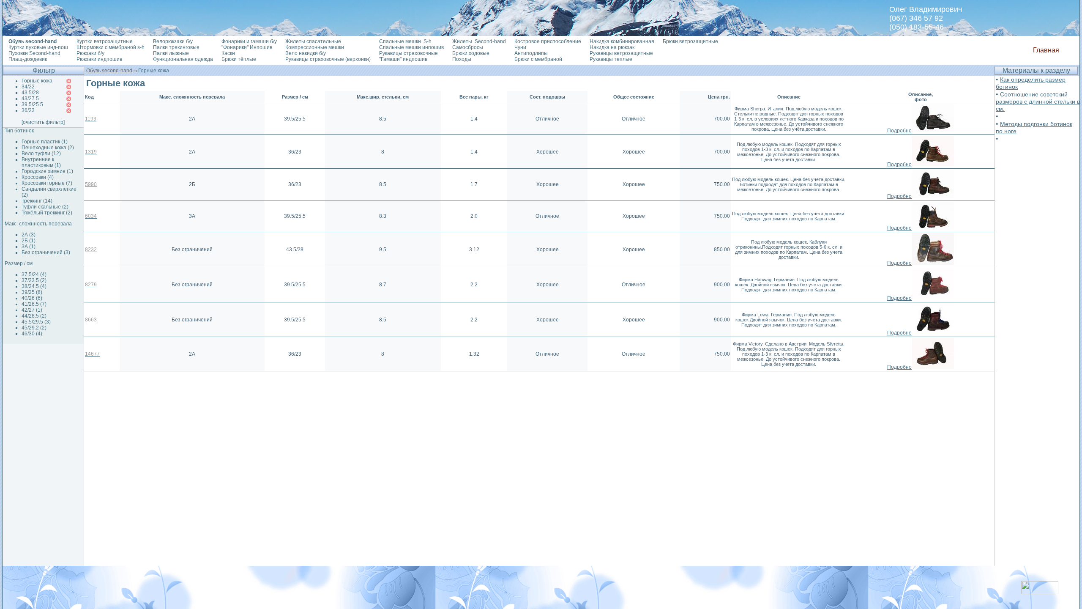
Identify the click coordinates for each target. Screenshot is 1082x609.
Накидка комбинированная (622, 41)
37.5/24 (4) (34, 274)
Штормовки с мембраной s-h (111, 47)
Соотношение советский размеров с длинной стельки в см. (1038, 101)
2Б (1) (29, 241)
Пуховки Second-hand (34, 53)
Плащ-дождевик (27, 59)
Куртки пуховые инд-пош (38, 47)
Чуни (520, 47)
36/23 (28, 110)
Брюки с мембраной (538, 59)
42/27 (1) (32, 310)
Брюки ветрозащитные (690, 41)
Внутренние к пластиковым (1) (41, 162)
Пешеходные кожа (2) (48, 148)
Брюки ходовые (470, 53)
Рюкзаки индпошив (99, 59)
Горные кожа (37, 81)
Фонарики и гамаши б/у (249, 41)
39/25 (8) (32, 292)
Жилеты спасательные (313, 41)
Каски (228, 53)
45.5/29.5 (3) (36, 322)
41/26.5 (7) (34, 304)
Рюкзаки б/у (90, 53)
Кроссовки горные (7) (47, 183)
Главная (1046, 50)
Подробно (899, 131)
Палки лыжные (171, 53)
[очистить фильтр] (43, 122)
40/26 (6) (32, 298)
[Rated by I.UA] (1039, 591)
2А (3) (29, 235)
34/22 (28, 87)
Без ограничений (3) (46, 252)
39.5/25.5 (32, 104)
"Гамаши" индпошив (403, 59)
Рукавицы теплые (611, 59)
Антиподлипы (531, 53)
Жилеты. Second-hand (479, 41)
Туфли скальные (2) (45, 207)
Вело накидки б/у (305, 53)
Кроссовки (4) (38, 177)
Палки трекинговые (176, 47)
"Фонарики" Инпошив (246, 47)
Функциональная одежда (183, 59)
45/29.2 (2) (34, 328)
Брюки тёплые (238, 59)
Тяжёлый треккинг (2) (47, 213)
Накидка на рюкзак (612, 47)
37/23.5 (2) (34, 280)
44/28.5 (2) (34, 316)
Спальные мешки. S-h (405, 41)
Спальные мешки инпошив (411, 47)
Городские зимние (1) (47, 171)
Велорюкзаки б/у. (173, 41)
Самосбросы (467, 47)
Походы (461, 59)
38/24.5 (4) (34, 286)
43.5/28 (30, 93)
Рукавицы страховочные (408, 53)
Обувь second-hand (109, 71)
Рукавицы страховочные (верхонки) (328, 59)
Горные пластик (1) (45, 142)
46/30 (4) (32, 334)
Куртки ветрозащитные (105, 41)
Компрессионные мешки (314, 47)
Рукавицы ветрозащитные (621, 53)
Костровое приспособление (547, 41)
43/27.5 (30, 99)
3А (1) (29, 247)
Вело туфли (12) (41, 153)
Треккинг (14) (37, 201)
